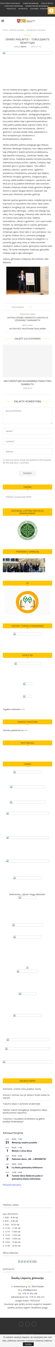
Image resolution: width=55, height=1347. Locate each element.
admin (23, 46)
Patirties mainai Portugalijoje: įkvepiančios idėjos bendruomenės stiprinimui (25, 1111)
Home (5, 30)
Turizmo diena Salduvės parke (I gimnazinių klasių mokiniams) (27, 1177)
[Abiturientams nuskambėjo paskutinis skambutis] (27, 361)
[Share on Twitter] (38, 307)
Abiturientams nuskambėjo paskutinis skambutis (27, 383)
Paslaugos (11, 9)
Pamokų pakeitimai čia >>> (15, 730)
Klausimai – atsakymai (39, 9)
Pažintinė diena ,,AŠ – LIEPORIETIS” (29, 1159)
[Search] (52, 21)
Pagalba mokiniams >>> (14, 709)
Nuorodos (23, 9)
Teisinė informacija (30, 3)
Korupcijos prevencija (14, 6)
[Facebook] (23, 12)
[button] (51, 10)
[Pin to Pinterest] (41, 307)
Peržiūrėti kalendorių (12, 1184)
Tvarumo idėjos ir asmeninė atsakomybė (21, 1103)
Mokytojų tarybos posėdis (24, 1142)
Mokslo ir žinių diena (22, 1150)
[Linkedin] (27, 12)
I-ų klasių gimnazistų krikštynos (27, 1167)
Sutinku (28, 1344)
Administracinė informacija (37, 6)
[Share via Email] (44, 307)
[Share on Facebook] (36, 307)
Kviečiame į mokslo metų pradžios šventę (22, 1089)
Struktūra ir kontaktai (10, 3)
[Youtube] (31, 12)
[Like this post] (32, 307)
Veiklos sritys (47, 3)
